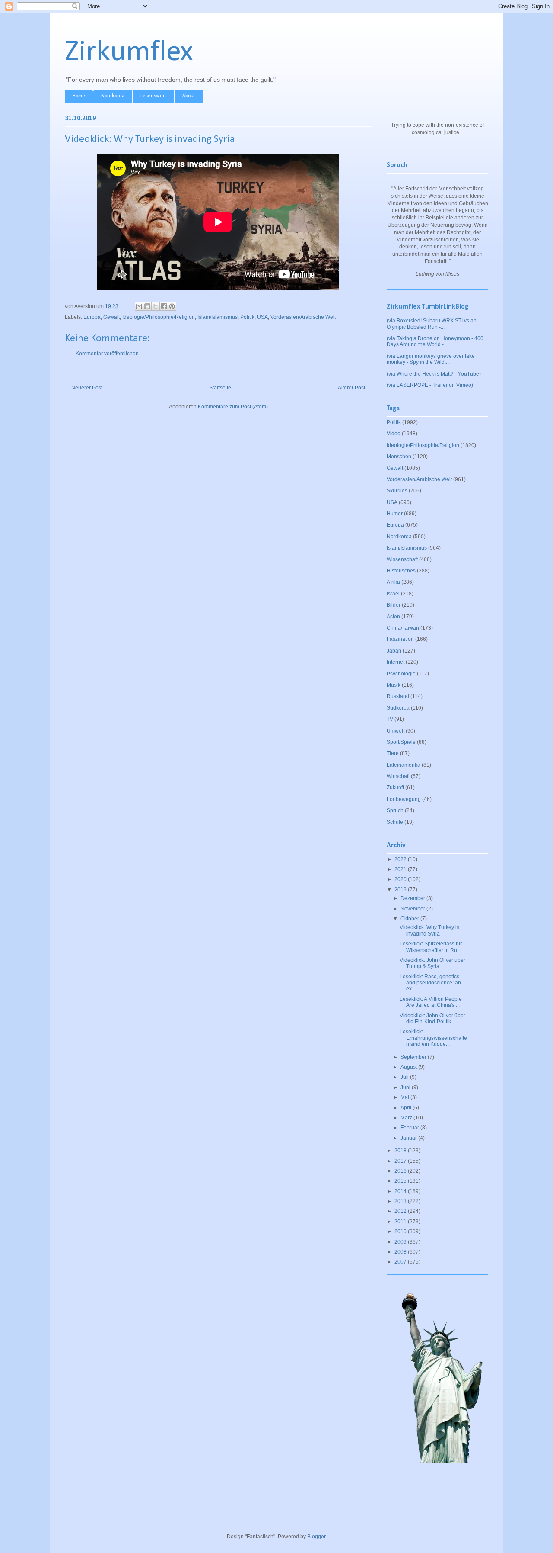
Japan (394, 651)
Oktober (410, 919)
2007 (401, 1262)
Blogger (316, 1537)
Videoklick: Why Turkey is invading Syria (429, 930)
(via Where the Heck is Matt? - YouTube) (434, 374)
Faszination (400, 639)
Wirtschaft (398, 776)
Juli (405, 1077)
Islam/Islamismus (217, 317)
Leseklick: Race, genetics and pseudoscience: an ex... (430, 983)
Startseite (220, 388)
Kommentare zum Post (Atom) (233, 407)
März (406, 1118)
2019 (401, 890)
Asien (393, 617)
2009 (401, 1242)
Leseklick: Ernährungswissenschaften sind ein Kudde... (433, 1038)
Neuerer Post (86, 388)
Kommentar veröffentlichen (107, 353)
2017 (401, 1161)
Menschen (399, 456)
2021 (401, 869)
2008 (401, 1252)
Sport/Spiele (401, 742)
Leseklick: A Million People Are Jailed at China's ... (431, 1002)
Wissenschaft (402, 559)
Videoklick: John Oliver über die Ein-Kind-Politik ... (432, 1019)
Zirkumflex (129, 52)
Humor (395, 514)
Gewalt (111, 317)
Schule (395, 822)
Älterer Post (351, 388)
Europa (92, 317)
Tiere (393, 753)
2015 (401, 1181)
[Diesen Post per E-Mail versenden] (139, 306)
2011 (401, 1222)
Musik (393, 685)
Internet (395, 662)
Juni (406, 1087)
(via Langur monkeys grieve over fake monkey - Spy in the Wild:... (431, 359)
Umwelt (395, 731)
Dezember (413, 898)
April (406, 1108)
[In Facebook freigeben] (163, 306)
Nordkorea (112, 96)
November (413, 909)
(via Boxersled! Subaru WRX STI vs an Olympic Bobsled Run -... (432, 324)
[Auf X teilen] (155, 306)
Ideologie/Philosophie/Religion (158, 317)
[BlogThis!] (147, 306)
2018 (401, 1151)
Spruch (395, 810)
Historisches (401, 571)
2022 (401, 859)
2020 (401, 879)
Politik (247, 317)
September (414, 1057)
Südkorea (398, 708)
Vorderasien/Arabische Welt (303, 317)
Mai (405, 1097)
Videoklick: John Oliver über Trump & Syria (432, 963)
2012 (401, 1211)
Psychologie (401, 674)
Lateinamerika (403, 765)
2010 (401, 1231)
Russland (398, 696)
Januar (409, 1138)
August (409, 1067)
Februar (410, 1128)
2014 (401, 1191)
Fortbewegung (404, 799)
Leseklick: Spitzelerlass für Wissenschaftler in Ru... (431, 947)
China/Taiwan (403, 628)
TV (390, 719)
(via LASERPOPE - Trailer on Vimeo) (430, 385)
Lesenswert (153, 96)
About (188, 96)
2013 (401, 1201)
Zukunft (395, 788)
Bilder (393, 605)
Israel (393, 594)
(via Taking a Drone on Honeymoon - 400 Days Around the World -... (435, 341)
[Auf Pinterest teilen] (172, 306)
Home (79, 96)
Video (393, 434)
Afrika (393, 582)
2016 (401, 1171)
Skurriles (397, 491)
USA (262, 317)
